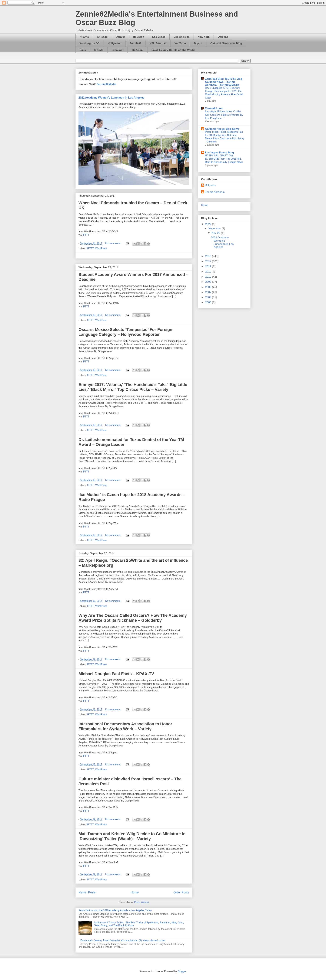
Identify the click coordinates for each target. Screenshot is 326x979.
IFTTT (85, 234)
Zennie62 (135, 43)
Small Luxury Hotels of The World (173, 49)
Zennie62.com (214, 108)
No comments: (113, 243)
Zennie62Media (106, 84)
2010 (208, 276)
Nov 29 (216, 232)
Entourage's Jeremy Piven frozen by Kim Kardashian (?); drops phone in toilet (122, 940)
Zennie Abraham (215, 191)
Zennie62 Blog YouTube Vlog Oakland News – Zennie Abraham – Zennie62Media (223, 81)
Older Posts (181, 892)
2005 (208, 302)
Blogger (182, 971)
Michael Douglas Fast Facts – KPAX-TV (116, 673)
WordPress (101, 248)
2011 (208, 271)
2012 (208, 266)
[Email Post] (127, 243)
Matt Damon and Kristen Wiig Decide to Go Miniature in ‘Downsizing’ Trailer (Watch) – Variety (131, 836)
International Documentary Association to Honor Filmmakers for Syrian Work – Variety (125, 726)
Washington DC (90, 43)
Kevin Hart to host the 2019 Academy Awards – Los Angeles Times (115, 910)
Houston (138, 36)
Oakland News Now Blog (226, 43)
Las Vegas (158, 36)
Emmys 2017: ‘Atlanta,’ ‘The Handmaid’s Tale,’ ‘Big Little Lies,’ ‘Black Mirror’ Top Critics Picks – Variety (132, 387)
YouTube (180, 43)
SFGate (98, 49)
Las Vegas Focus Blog (219, 152)
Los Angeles (182, 36)
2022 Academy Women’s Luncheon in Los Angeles (111, 97)
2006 (208, 297)
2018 (208, 256)
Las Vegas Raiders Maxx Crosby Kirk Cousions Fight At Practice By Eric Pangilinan (224, 114)
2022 (208, 224)
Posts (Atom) (141, 902)
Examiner (117, 49)
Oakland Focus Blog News (222, 128)
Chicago (102, 36)
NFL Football (158, 43)
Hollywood (114, 43)
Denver (120, 36)
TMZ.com (137, 49)
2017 (208, 261)
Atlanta (84, 36)
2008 (208, 287)
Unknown (210, 185)
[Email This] (134, 244)
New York (204, 36)
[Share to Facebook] (145, 244)
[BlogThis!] (138, 244)
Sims (83, 49)
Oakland (223, 36)
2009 (208, 281)
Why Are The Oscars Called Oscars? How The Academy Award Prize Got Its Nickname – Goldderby (132, 618)
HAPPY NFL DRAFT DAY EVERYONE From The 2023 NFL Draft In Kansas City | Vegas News (224, 159)
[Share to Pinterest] (148, 244)
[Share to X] (141, 244)
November (215, 228)
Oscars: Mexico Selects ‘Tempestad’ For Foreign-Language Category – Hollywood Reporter (126, 332)
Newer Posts (87, 892)
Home (135, 892)
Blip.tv (198, 43)
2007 (208, 292)
